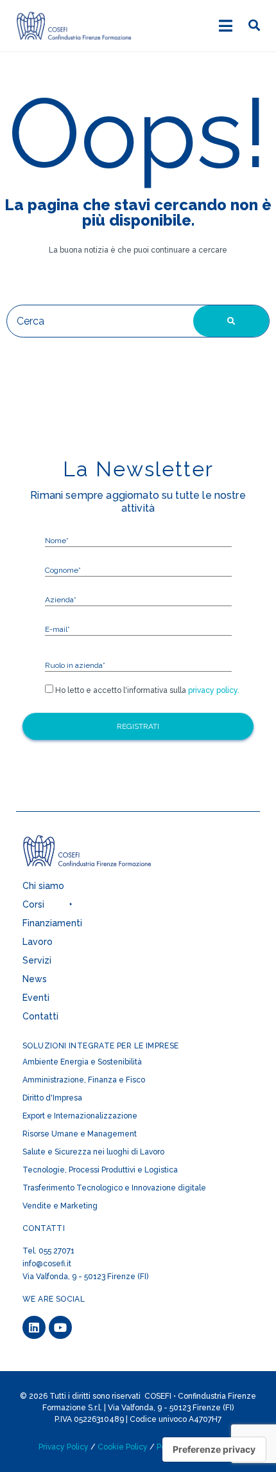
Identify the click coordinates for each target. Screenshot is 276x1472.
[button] (118, 908)
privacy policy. (212, 690)
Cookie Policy (123, 1446)
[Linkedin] (34, 1327)
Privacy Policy (64, 1446)
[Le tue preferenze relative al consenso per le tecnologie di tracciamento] (214, 1449)
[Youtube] (60, 1327)
